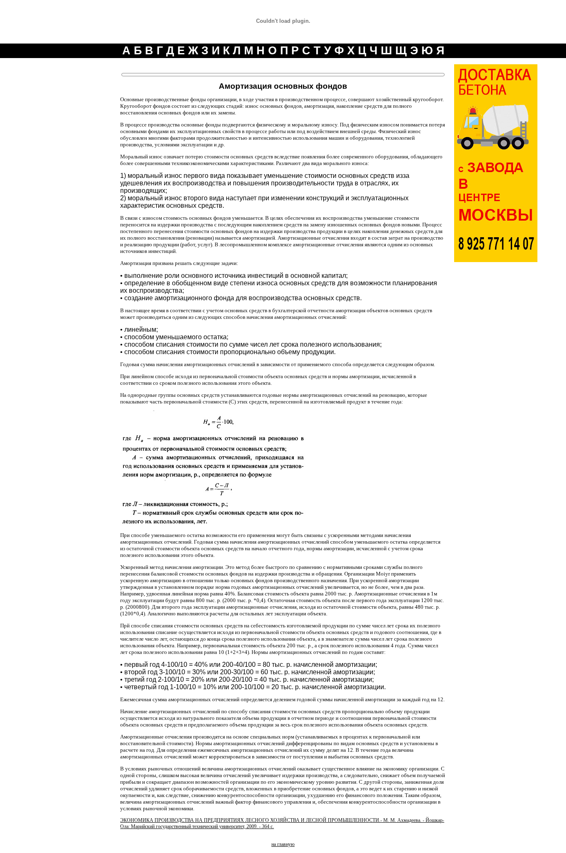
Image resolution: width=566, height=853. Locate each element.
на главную (283, 844)
